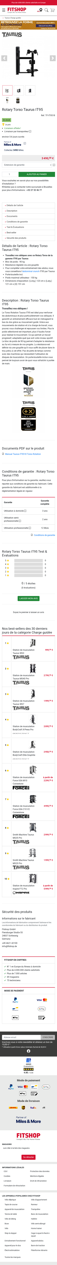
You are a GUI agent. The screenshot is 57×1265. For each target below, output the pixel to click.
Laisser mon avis (28, 598)
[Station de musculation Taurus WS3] (33, 642)
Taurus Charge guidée (13, 18)
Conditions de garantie (17, 221)
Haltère (34, 1219)
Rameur (34, 1204)
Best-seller (11, 232)
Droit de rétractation (38, 1181)
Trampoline (35, 1209)
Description (12, 211)
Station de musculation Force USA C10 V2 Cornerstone (23, 809)
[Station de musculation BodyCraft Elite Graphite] (33, 744)
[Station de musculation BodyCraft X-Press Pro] (33, 719)
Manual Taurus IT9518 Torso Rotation (23, 454)
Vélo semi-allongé (38, 1224)
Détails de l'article (15, 205)
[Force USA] (21, 788)
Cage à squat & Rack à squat (40, 1234)
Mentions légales (37, 1176)
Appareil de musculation (14, 1209)
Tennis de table (11, 1214)
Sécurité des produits (16, 238)
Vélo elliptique (10, 1200)
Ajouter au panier (37, 174)
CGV (5, 1171)
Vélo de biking (10, 1219)
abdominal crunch (30, 271)
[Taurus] (12, 34)
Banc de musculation (39, 1214)
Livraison (7, 1181)
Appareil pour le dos (13, 1245)
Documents (12, 216)
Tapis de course (11, 1204)
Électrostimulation (12, 1250)
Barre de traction (38, 1245)
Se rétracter (28, 1157)
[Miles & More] (28, 1119)
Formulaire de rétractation (14, 1186)
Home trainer (36, 1228)
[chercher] (46, 10)
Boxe (7, 1224)
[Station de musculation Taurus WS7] (33, 693)
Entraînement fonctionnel (15, 1241)
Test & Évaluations (15, 227)
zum (16, 1148)
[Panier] (53, 10)
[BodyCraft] (21, 734)
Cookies (7, 1176)
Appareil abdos (37, 1241)
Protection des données (39, 1171)
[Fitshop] (17, 10)
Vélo (6, 1228)
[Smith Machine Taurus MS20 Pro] (33, 853)
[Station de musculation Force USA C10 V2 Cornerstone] (33, 798)
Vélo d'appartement (39, 1200)
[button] (7, 90)
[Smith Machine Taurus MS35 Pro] (33, 827)
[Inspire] (21, 893)
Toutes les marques (13, 1257)
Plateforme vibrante (39, 1250)
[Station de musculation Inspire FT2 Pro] (33, 878)
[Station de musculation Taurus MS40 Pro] (33, 668)
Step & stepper (11, 1233)
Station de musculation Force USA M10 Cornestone (23, 780)
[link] (15, 1000)
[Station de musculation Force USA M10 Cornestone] (33, 770)
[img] (25, 143)
